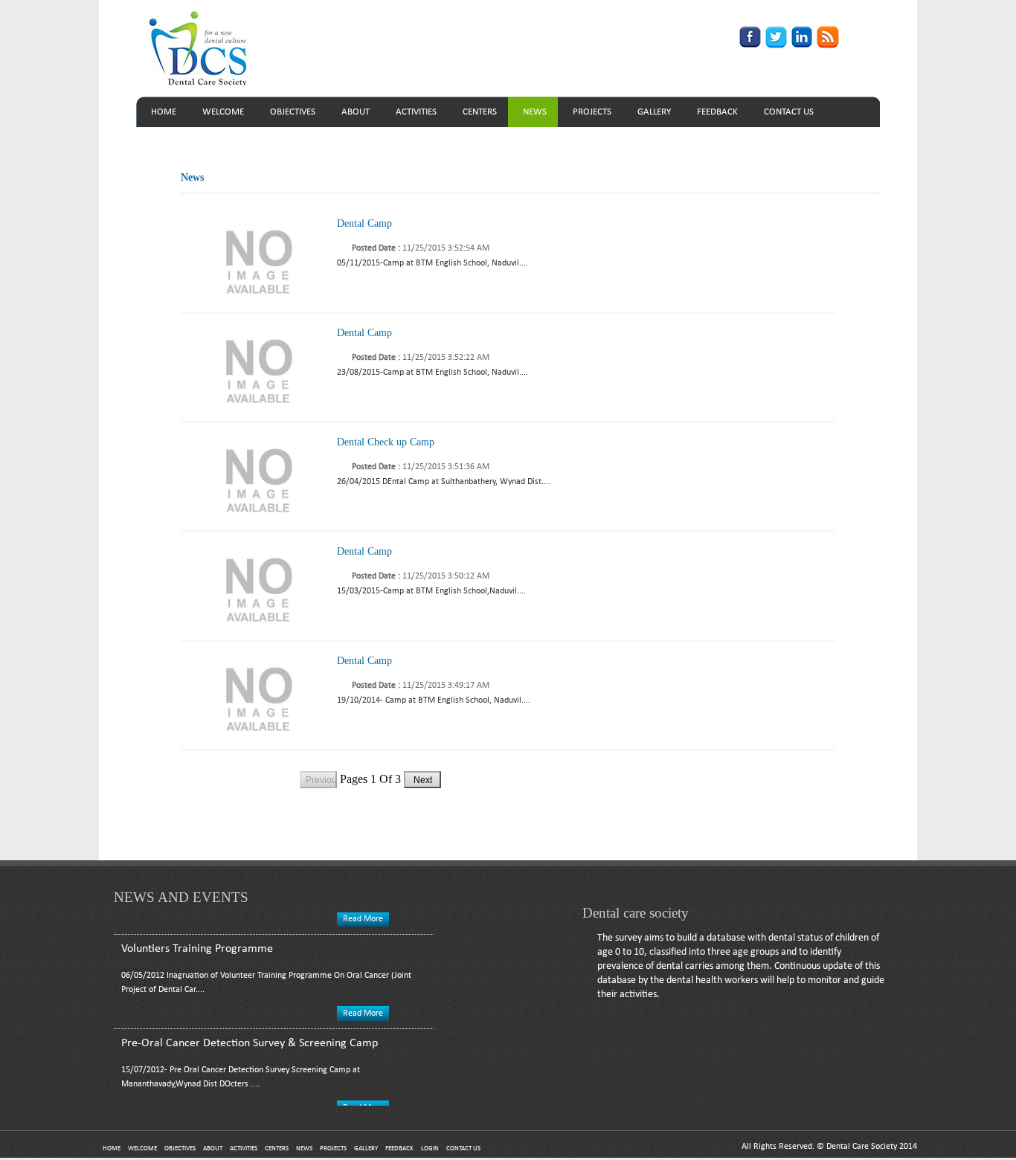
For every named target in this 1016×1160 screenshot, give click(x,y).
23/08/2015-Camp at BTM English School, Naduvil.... (432, 372)
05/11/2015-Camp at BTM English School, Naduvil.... (432, 263)
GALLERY (654, 112)
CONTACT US (789, 112)
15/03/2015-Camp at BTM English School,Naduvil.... (431, 591)
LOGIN (430, 1148)
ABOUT (355, 112)
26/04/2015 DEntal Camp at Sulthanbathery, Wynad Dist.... (443, 481)
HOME (163, 112)
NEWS (535, 112)
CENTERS (480, 112)
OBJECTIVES (292, 112)
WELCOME (223, 112)
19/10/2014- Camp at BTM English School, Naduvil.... (433, 700)
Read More (363, 1005)
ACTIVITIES (416, 112)
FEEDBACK (717, 112)
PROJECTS (592, 112)
